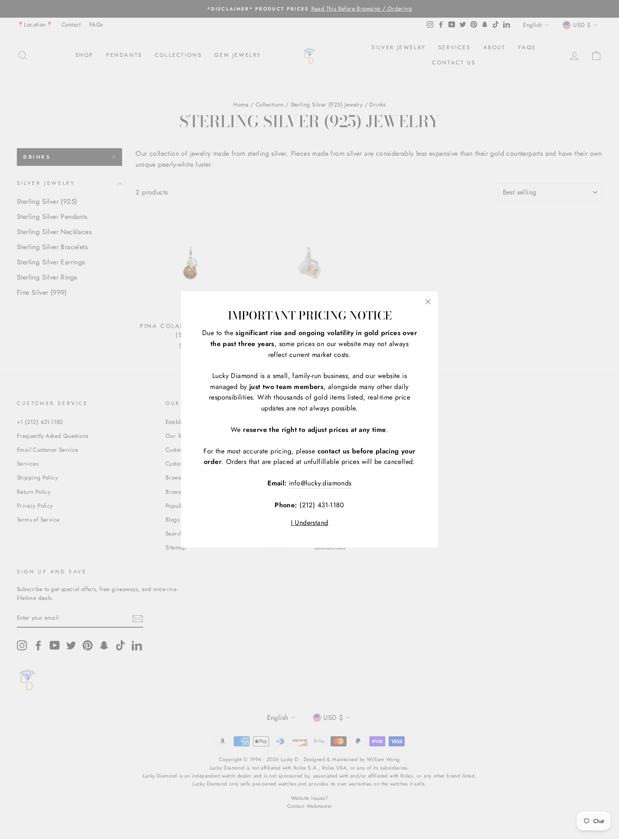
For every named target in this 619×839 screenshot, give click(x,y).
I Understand (309, 522)
